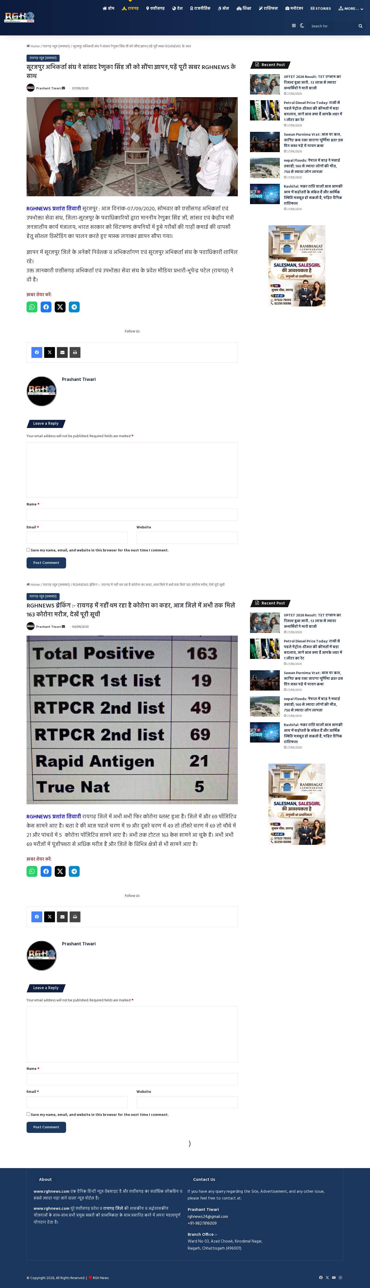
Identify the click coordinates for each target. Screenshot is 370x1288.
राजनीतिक (201, 9)
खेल (225, 9)
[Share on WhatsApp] (32, 307)
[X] (49, 352)
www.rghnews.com (51, 1191)
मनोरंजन (296, 9)
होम (110, 9)
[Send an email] (63, 88)
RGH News (101, 1278)
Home (35, 46)
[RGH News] (19, 17)
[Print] (75, 352)
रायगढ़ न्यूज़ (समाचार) (56, 46)
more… (351, 9)
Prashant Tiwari (48, 88)
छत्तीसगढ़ (157, 9)
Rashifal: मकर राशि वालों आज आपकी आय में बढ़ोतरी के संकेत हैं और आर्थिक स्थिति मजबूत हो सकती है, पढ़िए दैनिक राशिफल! (313, 195)
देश (179, 9)
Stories (322, 9)
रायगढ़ (133, 9)
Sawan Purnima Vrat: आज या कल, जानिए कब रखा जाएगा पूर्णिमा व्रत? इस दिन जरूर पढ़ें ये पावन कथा (313, 140)
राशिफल (270, 9)
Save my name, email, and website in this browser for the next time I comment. (100, 550)
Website (144, 527)
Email (33, 527)
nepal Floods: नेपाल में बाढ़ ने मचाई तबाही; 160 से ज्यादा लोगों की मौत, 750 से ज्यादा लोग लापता (312, 166)
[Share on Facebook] (46, 307)
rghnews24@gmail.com (208, 1217)
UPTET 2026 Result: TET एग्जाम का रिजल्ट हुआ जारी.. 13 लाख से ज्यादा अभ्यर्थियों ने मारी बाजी (312, 82)
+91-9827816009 (202, 1223)
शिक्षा (246, 9)
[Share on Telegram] (74, 307)
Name (33, 504)
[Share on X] (60, 307)
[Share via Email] (62, 352)
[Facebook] (36, 352)
